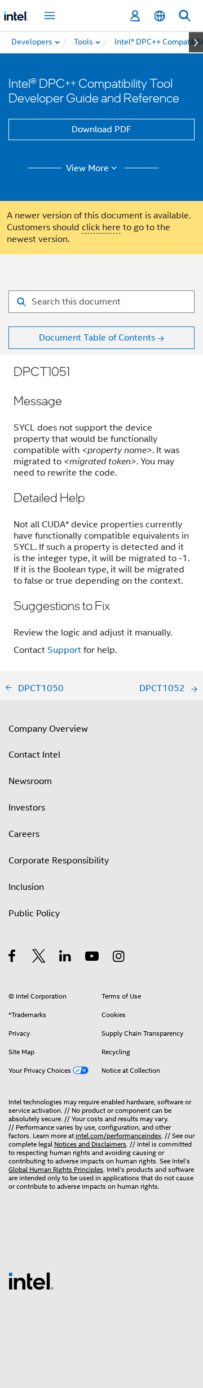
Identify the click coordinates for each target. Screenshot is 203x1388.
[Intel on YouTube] (93, 958)
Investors (26, 807)
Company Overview (48, 729)
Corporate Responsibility (58, 860)
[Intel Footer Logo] (31, 1280)
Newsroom (30, 781)
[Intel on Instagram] (119, 958)
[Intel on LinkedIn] (65, 958)
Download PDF (101, 129)
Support (64, 650)
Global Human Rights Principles (55, 1169)
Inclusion (26, 887)
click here (101, 227)
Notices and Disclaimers (90, 1144)
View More (87, 168)
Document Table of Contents (97, 337)
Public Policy (34, 913)
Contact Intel (34, 754)
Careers (23, 834)
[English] (159, 16)
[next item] (196, 42)
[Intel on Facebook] (12, 958)
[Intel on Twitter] (39, 958)
